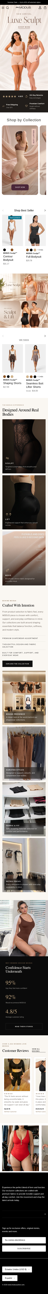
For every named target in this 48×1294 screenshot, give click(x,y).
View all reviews (36, 1050)
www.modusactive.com (16, 1285)
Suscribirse (24, 1249)
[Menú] (3, 8)
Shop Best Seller (24, 210)
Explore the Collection (17, 664)
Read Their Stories (24, 1026)
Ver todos (24, 340)
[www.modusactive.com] (24, 7)
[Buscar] (9, 8)
